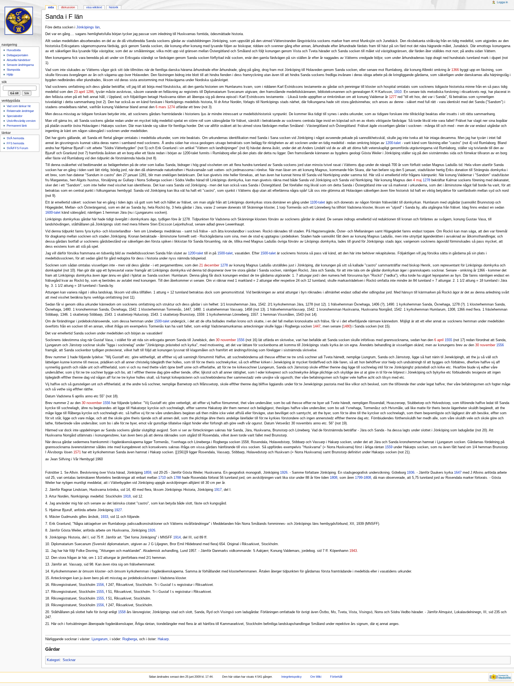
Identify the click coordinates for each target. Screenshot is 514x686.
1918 (127, 496)
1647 (458, 472)
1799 (358, 478)
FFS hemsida (15, 143)
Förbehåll (336, 676)
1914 (177, 537)
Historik (113, 7)
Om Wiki (315, 676)
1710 (162, 478)
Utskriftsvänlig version (21, 120)
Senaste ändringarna (20, 64)
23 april (79, 92)
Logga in (502, 2)
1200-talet (393, 143)
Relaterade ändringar (20, 110)
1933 (104, 517)
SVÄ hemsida (15, 138)
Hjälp (10, 74)
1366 (455, 70)
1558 (122, 612)
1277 (392, 97)
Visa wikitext (94, 7)
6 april (439, 340)
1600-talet (53, 212)
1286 (90, 92)
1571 (77, 452)
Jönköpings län (88, 27)
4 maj (417, 180)
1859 (147, 472)
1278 (426, 180)
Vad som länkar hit (19, 106)
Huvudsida (14, 50)
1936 (410, 472)
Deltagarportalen (17, 55)
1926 (284, 472)
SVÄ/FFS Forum (17, 148)
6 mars (161, 107)
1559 (388, 447)
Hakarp (163, 639)
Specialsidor (14, 116)
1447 (316, 326)
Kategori (53, 660)
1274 (171, 107)
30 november (226, 340)
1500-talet (225, 253)
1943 (353, 551)
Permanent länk (17, 125)
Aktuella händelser (19, 60)
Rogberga (129, 639)
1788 (177, 478)
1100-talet (317, 202)
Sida (51, 7)
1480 (346, 326)
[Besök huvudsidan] (20, 21)
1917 (218, 490)
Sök (4, 82)
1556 (240, 340)
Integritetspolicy (291, 676)
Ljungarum (100, 639)
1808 (333, 478)
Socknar (69, 660)
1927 (118, 510)
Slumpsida (13, 69)
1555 (448, 340)
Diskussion (68, 7)
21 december (209, 265)
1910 (398, 92)
